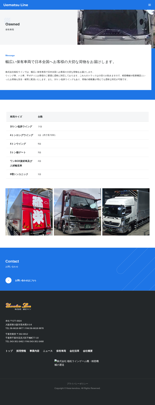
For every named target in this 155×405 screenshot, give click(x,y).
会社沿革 (74, 351)
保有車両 (61, 351)
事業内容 (34, 351)
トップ (9, 351)
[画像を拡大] (48, 192)
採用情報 (21, 351)
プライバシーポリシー (77, 384)
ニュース (48, 351)
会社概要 (88, 351)
